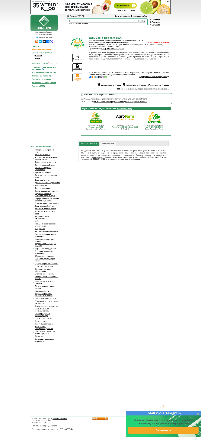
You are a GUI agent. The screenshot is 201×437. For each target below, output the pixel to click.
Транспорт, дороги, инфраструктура (42, 315)
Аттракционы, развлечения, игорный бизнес (46, 158)
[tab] (89, 144)
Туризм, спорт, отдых (43, 318)
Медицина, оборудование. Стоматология (45, 225)
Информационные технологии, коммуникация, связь (47, 199)
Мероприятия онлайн (41, 49)
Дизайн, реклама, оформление (47, 183)
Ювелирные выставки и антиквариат (44, 340)
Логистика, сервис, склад (45, 209)
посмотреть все (124, 109)
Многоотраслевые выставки (46, 231)
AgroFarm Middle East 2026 (125, 127)
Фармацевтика (40, 321)
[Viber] (102, 77)
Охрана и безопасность (44, 274)
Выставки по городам (41, 79)
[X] (99, 77)
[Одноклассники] (93, 77)
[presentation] (89, 144)
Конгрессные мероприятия (44, 83)
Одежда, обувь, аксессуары (46, 264)
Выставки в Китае (40, 63)
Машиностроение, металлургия (42, 217)
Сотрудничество (122, 16)
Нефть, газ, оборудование (45, 248)
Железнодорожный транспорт (47, 191)
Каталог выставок (60, 419)
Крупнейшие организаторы (44, 72)
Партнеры (156, 22)
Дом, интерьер (41, 185)
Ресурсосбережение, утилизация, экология (44, 295)
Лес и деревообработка (44, 206)
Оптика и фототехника (44, 266)
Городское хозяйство (43, 172)
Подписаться (163, 430)
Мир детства (40, 229)
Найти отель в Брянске (135, 85)
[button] (163, 413)
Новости (35, 46)
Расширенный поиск (79, 23)
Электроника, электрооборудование (44, 328)
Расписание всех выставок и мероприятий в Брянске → (144, 89)
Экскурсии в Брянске (159, 85)
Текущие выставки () (41, 76)
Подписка (156, 25)
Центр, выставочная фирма (112, 49)
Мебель (38, 221)
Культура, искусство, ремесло (47, 203)
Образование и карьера (44, 256)
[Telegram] (96, 77)
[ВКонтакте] (90, 77)
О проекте (156, 19)
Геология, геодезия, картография (43, 169)
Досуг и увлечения (42, 188)
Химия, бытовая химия (44, 324)
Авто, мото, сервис (42, 155)
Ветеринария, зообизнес (45, 165)
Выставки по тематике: (41, 146)
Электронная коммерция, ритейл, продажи (45, 332)
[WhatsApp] (105, 77)
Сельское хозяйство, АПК (109, 46)
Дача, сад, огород (42, 180)
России (38, 56)
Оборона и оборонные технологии (44, 252)
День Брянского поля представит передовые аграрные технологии (119, 102)
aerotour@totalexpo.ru (131, 159)
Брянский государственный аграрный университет (127, 44)
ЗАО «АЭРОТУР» (66, 429)
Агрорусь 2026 (95, 127)
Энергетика (39, 336)
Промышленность (42, 291)
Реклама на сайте (139, 16)
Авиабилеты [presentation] (107, 144)
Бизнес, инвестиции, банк (45, 162)
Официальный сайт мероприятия (153, 77)
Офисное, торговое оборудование (43, 270)
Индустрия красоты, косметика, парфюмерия (45, 195)
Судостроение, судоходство (46, 306)
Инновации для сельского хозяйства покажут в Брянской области (119, 99)
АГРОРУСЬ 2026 (154, 127)
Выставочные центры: (42, 53)
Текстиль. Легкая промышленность (42, 310)
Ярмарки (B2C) (38, 86)
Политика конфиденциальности (44, 426)
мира (37, 58)
